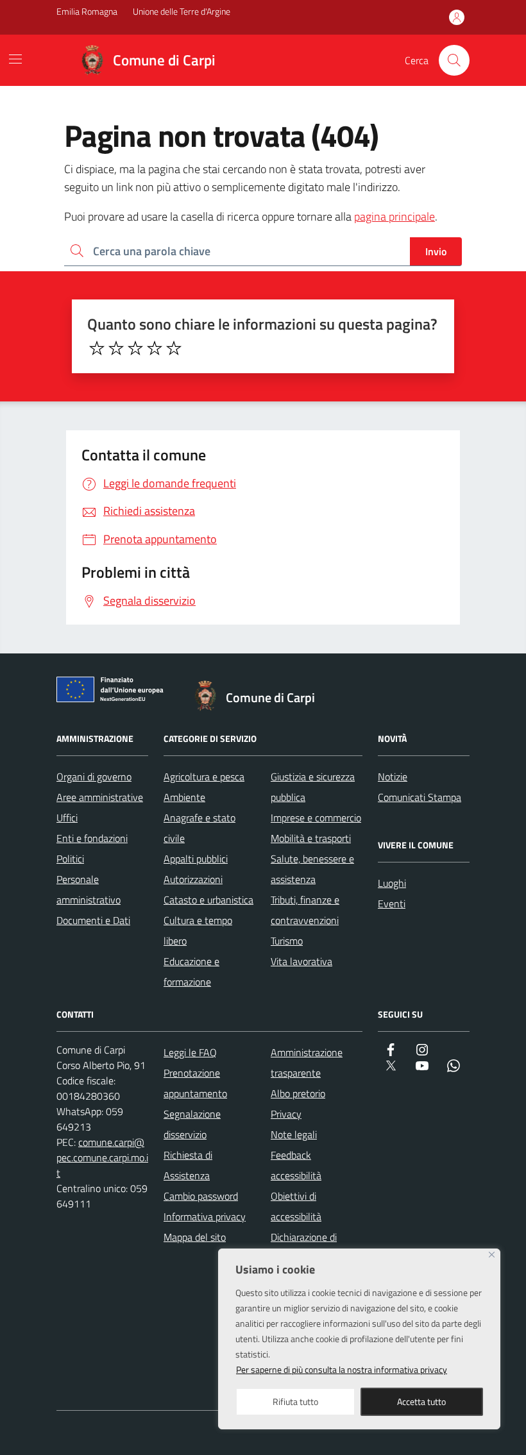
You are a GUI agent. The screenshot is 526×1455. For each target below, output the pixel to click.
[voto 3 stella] (135, 348)
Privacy (286, 1114)
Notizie (392, 776)
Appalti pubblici (196, 858)
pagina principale (394, 216)
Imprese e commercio (316, 817)
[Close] (492, 1254)
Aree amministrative (99, 797)
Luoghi (392, 883)
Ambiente (184, 797)
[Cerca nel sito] (454, 60)
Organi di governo (94, 776)
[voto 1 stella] (96, 348)
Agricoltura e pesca (204, 776)
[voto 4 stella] (154, 348)
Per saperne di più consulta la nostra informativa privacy (341, 1369)
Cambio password (201, 1196)
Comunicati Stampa (419, 797)
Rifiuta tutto (295, 1401)
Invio (435, 251)
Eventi (391, 903)
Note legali (294, 1134)
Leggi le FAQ (190, 1052)
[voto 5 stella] (173, 348)
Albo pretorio (298, 1093)
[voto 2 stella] (116, 348)
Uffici (67, 817)
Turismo (287, 940)
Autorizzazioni (193, 879)
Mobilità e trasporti (311, 838)
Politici (70, 858)
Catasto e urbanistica (208, 899)
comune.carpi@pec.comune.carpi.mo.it (102, 1157)
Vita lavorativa (301, 961)
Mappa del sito (195, 1237)
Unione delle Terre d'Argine (181, 11)
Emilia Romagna (86, 11)
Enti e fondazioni (92, 838)
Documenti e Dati (93, 920)
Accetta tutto (421, 1401)
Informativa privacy (205, 1216)
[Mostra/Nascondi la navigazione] (15, 59)
